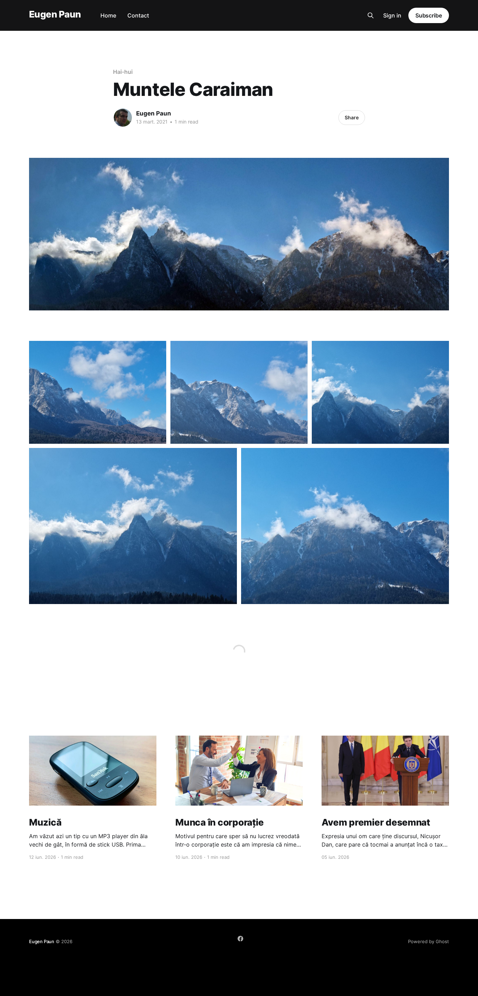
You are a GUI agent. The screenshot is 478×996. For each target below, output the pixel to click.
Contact (138, 15)
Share (352, 117)
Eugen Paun (55, 14)
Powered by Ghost (428, 941)
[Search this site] (370, 15)
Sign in (392, 15)
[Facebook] (240, 938)
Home (108, 15)
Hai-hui (122, 71)
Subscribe (428, 15)
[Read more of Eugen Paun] (123, 117)
